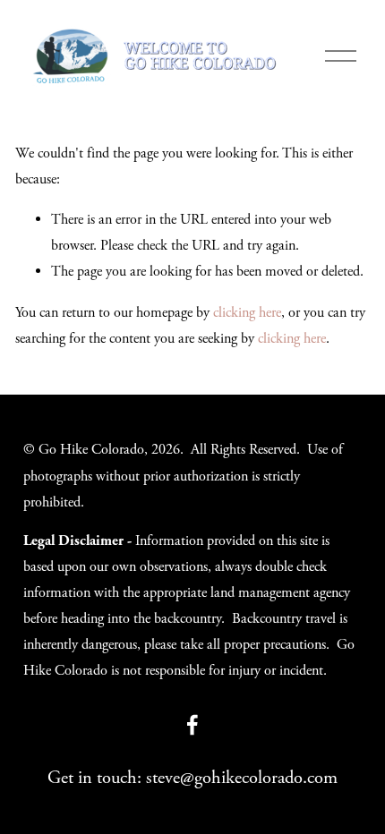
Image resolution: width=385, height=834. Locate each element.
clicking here (247, 312)
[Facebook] (192, 725)
